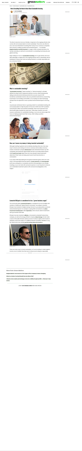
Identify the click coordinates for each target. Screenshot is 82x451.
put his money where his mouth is (33, 222)
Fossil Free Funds (16, 153)
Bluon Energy (38, 217)
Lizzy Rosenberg (18, 11)
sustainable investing (28, 55)
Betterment (28, 149)
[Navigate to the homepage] (36, 2)
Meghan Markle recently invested (18, 49)
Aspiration (29, 210)
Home (11, 5)
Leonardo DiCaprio (26, 203)
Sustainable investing (15, 91)
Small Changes (16, 5)
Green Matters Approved (58, 2)
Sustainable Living (23, 5)
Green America (35, 161)
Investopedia (45, 161)
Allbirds (26, 215)
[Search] (72, 2)
